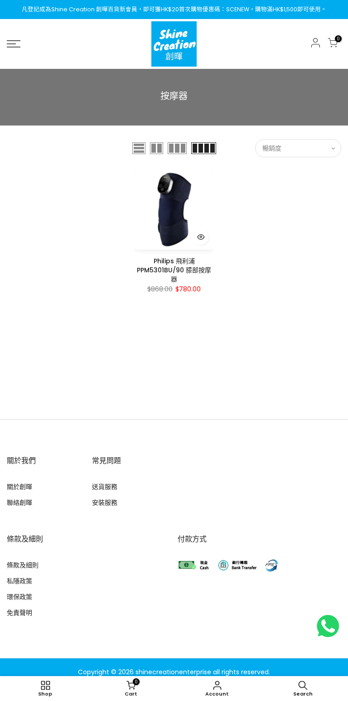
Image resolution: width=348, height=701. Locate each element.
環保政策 (19, 596)
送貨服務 (104, 486)
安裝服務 (104, 502)
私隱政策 (19, 580)
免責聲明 (19, 612)
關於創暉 (19, 486)
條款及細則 (23, 565)
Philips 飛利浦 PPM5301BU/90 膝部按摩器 (174, 270)
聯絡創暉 (19, 502)
